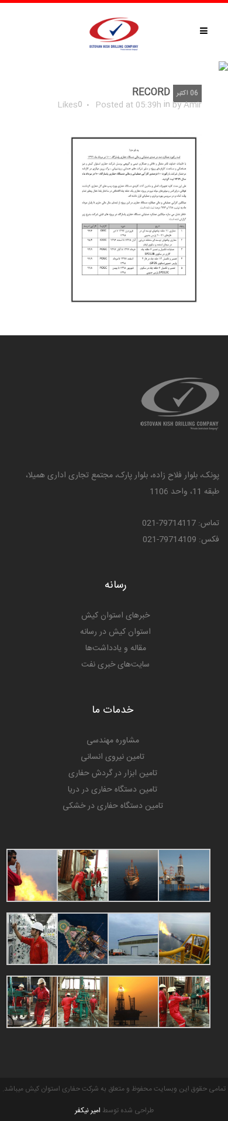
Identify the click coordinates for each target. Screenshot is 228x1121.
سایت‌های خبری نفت (115, 665)
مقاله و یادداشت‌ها (115, 648)
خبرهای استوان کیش (115, 616)
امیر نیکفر (88, 1110)
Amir (193, 105)
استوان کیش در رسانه (115, 632)
